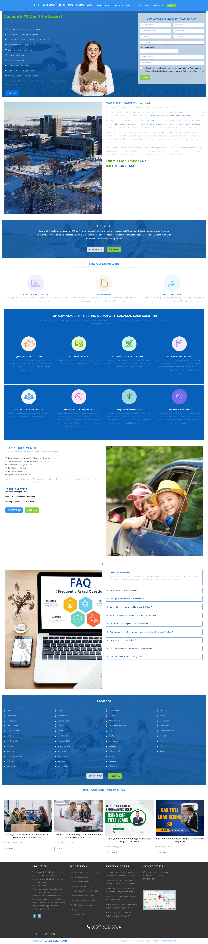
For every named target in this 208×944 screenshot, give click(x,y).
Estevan (10, 751)
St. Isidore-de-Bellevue (119, 726)
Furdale (200, 115)
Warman (10, 761)
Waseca (112, 746)
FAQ (140, 5)
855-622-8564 (124, 166)
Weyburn (11, 746)
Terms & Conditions (142, 941)
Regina (10, 711)
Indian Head (114, 751)
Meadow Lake (64, 741)
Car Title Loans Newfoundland (83, 905)
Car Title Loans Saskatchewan (83, 886)
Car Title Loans (148, 121)
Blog (147, 5)
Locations (158, 5)
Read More (9, 849)
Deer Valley (175, 115)
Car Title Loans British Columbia (84, 872)
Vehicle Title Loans (192, 124)
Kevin (8, 843)
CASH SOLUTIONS (52, 5)
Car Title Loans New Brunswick (84, 900)
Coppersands (13, 766)
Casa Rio (62, 711)
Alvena (112, 766)
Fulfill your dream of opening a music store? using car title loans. (129, 840)
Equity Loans (76, 910)
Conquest (164, 721)
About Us (130, 5)
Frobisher (164, 726)
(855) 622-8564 (90, 5)
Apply (171, 5)
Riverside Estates (14, 756)
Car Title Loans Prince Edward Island (86, 891)
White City (154, 115)
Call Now (12, 93)
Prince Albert (12, 726)
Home (108, 5)
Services (118, 5)
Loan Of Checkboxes (147, 47)
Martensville (114, 721)
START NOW (96, 249)
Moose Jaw (12, 721)
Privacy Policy (125, 941)
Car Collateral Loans (154, 124)
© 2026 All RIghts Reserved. (164, 941)
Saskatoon (11, 716)
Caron (112, 756)
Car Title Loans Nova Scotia (82, 896)
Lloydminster (63, 736)
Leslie (162, 716)
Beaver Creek (64, 721)
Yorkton (10, 736)
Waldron (113, 731)
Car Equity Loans (188, 121)
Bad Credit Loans (123, 124)
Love (162, 751)
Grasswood (185, 115)
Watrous (61, 726)
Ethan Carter (112, 847)
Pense (162, 741)
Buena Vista (164, 115)
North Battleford (14, 741)
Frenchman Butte (167, 731)
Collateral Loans (77, 914)
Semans (61, 761)
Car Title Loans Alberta (80, 882)
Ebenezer (164, 711)
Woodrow (113, 761)
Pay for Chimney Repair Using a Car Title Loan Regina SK (180, 840)
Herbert (163, 746)
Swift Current (13, 731)
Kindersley (62, 716)
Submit (145, 78)
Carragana (113, 741)
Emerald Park (64, 746)
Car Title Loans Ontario (80, 877)
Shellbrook (63, 731)
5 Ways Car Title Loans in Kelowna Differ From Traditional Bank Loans (27, 836)
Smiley (112, 736)
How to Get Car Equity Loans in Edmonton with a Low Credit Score (78, 836)
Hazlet (163, 736)
